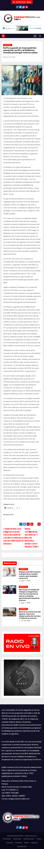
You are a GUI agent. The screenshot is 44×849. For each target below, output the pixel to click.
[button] (40, 36)
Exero (35, 836)
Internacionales (28, 839)
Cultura (26, 843)
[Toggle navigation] (35, 36)
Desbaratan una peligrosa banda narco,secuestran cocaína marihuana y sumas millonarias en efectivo (14, 536)
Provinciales (7, 839)
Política (38, 839)
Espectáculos (22, 846)
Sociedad (9, 843)
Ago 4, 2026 (25, 603)
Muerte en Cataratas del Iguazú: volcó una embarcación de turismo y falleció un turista (30, 615)
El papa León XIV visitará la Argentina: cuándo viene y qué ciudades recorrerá (29, 575)
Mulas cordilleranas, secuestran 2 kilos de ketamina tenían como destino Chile (31, 537)
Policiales (18, 843)
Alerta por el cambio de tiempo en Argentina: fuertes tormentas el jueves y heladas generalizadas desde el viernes (29, 595)
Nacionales (7, 45)
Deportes (34, 843)
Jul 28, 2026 (25, 621)
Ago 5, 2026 (25, 581)
